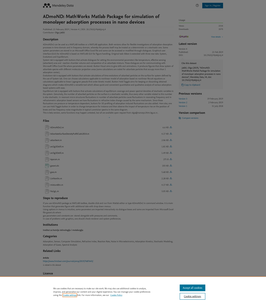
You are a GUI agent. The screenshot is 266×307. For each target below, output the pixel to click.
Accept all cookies (192, 288)
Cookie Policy (116, 295)
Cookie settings (70, 295)
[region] (133, 291)
